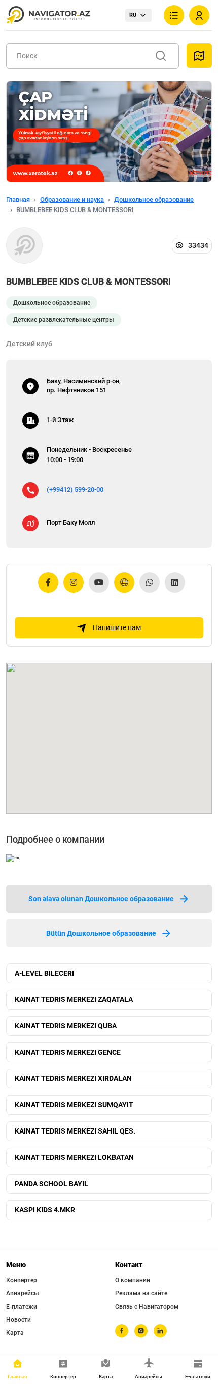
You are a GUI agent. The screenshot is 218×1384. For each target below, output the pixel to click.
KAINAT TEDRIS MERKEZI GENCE (68, 1052)
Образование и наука (72, 199)
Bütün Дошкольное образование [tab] (101, 933)
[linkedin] (160, 1330)
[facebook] (121, 1330)
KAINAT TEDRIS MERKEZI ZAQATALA (74, 999)
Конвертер (21, 1280)
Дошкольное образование (154, 199)
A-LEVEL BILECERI (44, 973)
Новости (18, 1319)
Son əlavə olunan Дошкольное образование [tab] (101, 899)
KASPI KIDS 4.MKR (45, 1210)
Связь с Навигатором (146, 1306)
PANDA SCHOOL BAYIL (51, 1184)
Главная (18, 199)
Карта (15, 1332)
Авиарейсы (22, 1293)
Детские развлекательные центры (63, 319)
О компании (132, 1280)
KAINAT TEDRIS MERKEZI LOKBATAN (74, 1157)
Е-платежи (21, 1306)
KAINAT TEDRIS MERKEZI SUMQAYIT (74, 1105)
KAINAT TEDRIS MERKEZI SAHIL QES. (75, 1131)
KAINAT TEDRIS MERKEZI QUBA (66, 1026)
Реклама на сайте (141, 1293)
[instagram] (141, 1330)
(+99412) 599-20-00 (75, 489)
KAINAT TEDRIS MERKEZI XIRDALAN (73, 1078)
